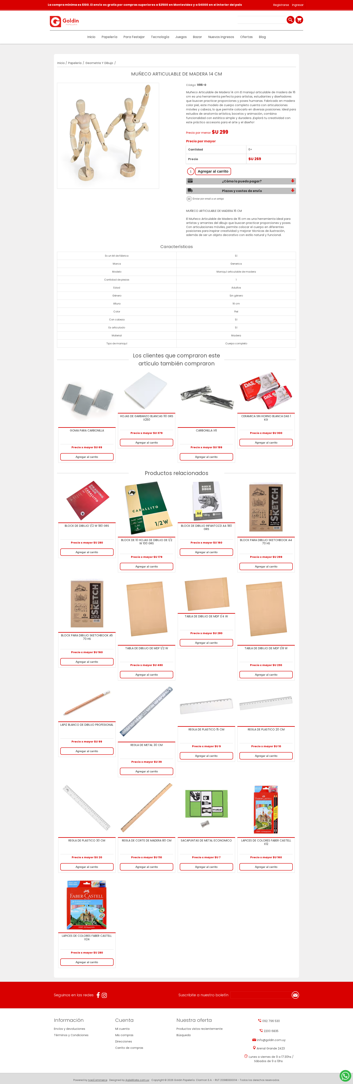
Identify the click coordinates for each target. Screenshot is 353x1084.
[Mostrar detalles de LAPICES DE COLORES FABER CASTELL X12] (266, 808)
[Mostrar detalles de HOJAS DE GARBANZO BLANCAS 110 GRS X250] (146, 391)
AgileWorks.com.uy (137, 1080)
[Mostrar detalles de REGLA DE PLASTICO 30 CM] (87, 808)
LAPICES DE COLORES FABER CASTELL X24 (87, 937)
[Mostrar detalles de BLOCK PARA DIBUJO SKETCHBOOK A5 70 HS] (87, 603)
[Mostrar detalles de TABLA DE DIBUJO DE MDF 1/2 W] (146, 610)
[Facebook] (98, 995)
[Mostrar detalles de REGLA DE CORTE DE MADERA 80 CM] (146, 808)
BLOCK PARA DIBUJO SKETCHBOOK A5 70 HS (87, 637)
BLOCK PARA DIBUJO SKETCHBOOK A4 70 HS (266, 542)
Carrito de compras (299, 20)
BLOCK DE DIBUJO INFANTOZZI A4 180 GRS (206, 527)
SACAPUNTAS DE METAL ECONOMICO (206, 840)
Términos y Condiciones (71, 1035)
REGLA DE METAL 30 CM (147, 745)
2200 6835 (271, 1031)
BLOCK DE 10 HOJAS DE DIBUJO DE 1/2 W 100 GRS (146, 542)
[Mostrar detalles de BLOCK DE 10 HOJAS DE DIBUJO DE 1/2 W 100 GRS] (146, 508)
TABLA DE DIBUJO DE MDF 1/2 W (146, 648)
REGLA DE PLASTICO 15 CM (206, 729)
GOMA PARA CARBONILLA (87, 430)
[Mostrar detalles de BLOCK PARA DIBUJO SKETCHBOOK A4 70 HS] (266, 508)
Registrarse (281, 5)
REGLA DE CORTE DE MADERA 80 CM (146, 840)
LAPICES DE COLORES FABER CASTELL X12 (266, 842)
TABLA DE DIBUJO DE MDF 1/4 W (206, 616)
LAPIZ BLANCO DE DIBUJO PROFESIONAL (86, 725)
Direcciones (123, 1041)
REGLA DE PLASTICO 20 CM (266, 729)
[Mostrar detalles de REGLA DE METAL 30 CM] (146, 712)
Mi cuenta (122, 1029)
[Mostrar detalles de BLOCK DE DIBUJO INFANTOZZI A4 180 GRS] (206, 500)
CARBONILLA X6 (206, 430)
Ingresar (298, 5)
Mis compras (124, 1035)
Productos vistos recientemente (199, 1029)
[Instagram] (104, 995)
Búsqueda (183, 1035)
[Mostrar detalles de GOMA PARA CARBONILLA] (87, 398)
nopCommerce (97, 1080)
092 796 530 (271, 1021)
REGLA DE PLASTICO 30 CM (86, 840)
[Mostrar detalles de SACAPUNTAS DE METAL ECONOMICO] (206, 808)
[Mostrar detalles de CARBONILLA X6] (206, 398)
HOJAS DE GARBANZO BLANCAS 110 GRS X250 (146, 418)
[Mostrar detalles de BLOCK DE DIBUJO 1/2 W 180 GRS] (87, 500)
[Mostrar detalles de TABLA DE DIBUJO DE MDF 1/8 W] (266, 610)
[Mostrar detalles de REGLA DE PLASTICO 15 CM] (206, 704)
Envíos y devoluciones (69, 1029)
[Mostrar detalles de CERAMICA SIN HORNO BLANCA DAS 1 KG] (266, 391)
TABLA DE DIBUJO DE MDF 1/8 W (266, 648)
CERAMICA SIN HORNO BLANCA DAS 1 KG (266, 418)
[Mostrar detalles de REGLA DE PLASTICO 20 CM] (266, 704)
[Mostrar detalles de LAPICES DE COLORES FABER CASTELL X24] (87, 904)
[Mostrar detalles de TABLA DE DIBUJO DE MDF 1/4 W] (206, 594)
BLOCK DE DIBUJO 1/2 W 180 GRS (87, 526)
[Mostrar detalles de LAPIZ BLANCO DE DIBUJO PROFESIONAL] (87, 702)
